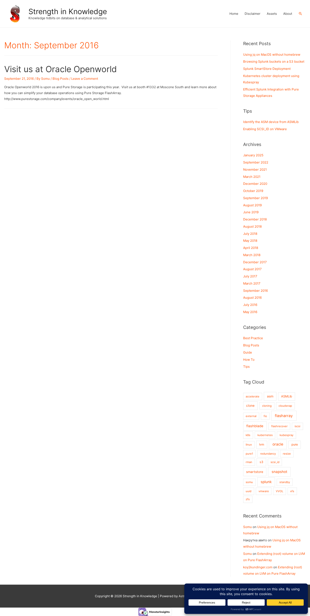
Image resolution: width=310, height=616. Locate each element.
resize (287, 453)
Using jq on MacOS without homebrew (271, 55)
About (287, 14)
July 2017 (250, 276)
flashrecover (279, 426)
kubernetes (265, 435)
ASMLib (286, 396)
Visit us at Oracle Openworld (60, 69)
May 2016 (250, 312)
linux (249, 444)
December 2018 (255, 219)
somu (249, 482)
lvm (261, 444)
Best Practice (253, 338)
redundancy (268, 453)
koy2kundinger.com (257, 567)
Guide (247, 352)
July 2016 (250, 305)
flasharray (284, 415)
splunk (266, 482)
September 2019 (255, 198)
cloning (267, 405)
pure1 (249, 453)
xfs (292, 491)
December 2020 (255, 184)
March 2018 (251, 255)
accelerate (252, 396)
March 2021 (251, 177)
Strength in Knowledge (67, 11)
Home (233, 14)
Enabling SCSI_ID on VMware (265, 129)
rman (249, 462)
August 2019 (252, 205)
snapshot (279, 472)
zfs (248, 499)
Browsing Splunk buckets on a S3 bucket (273, 61)
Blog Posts (61, 79)
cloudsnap (285, 405)
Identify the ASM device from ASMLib (271, 122)
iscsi (297, 426)
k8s (248, 435)
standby (284, 482)
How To (249, 360)
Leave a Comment (84, 79)
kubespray (286, 435)
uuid (248, 491)
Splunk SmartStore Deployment (267, 69)
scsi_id (275, 462)
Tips (246, 367)
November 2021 (255, 170)
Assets (272, 14)
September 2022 (255, 162)
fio (265, 416)
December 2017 (255, 262)
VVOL (279, 491)
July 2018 (250, 234)
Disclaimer (252, 14)
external (251, 416)
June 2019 (251, 212)
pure (294, 444)
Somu (247, 527)
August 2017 (252, 269)
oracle (277, 444)
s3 (261, 462)
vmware (264, 491)
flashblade (254, 426)
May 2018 (250, 241)
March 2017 (251, 283)
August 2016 (252, 298)
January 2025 (253, 155)
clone (250, 406)
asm (270, 396)
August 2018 (252, 226)
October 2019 (253, 191)
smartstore (254, 472)
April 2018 (250, 248)
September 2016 (255, 291)
